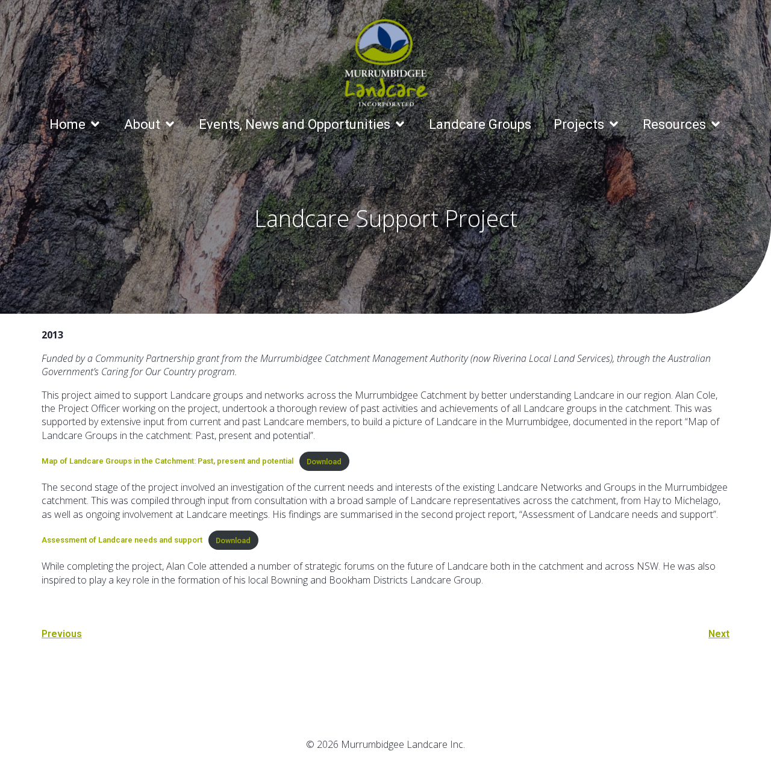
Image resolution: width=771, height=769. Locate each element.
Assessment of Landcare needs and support (122, 540)
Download (324, 461)
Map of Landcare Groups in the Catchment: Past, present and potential (167, 461)
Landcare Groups (480, 124)
